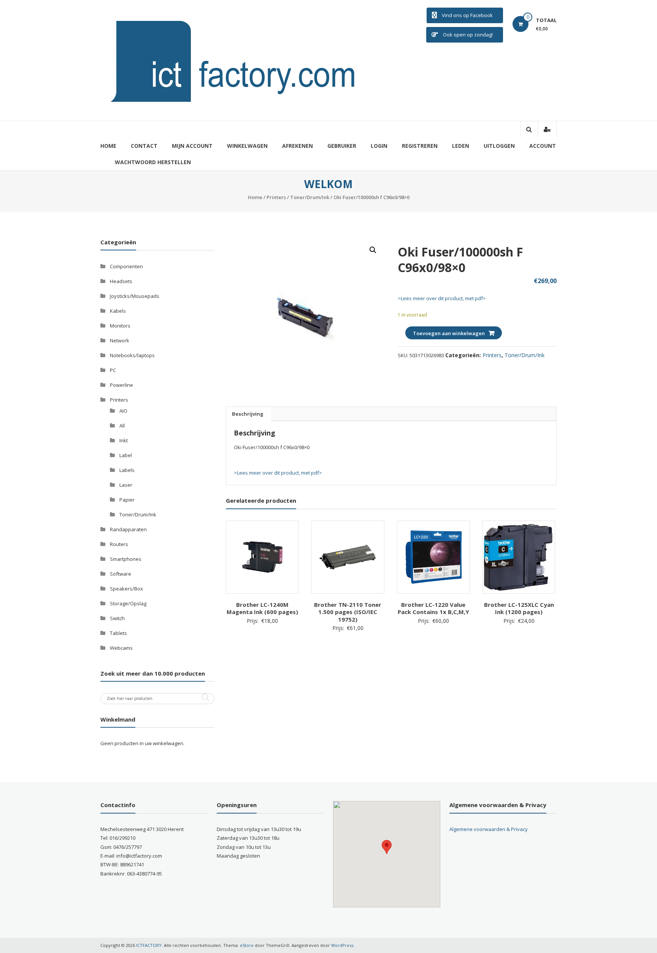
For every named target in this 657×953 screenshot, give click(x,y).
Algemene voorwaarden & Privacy (488, 829)
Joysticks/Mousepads (134, 296)
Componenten (126, 266)
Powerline (121, 385)
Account (542, 145)
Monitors (120, 325)
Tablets (118, 633)
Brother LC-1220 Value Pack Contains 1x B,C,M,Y (433, 608)
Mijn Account (192, 145)
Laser (125, 484)
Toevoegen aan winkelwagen (449, 333)
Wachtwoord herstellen (153, 162)
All (122, 425)
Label (125, 455)
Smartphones (125, 559)
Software (120, 573)
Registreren (420, 145)
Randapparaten (128, 529)
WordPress (342, 945)
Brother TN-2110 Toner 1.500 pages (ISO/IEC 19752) (347, 612)
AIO (123, 410)
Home (108, 145)
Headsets (121, 281)
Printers (276, 197)
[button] (373, 250)
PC (113, 370)
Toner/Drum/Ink (309, 197)
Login (379, 145)
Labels (127, 470)
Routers (119, 544)
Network (119, 340)
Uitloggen (499, 145)
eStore (247, 945)
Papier (127, 499)
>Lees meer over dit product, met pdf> (442, 298)
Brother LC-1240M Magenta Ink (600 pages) (262, 608)
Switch (117, 618)
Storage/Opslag (128, 603)
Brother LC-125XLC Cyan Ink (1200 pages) (519, 608)
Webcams (121, 647)
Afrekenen (297, 145)
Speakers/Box (126, 588)
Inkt (123, 440)
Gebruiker (341, 145)
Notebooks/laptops (132, 355)
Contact (144, 145)
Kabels (118, 310)
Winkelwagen (247, 145)
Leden (460, 145)
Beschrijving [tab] (247, 413)
